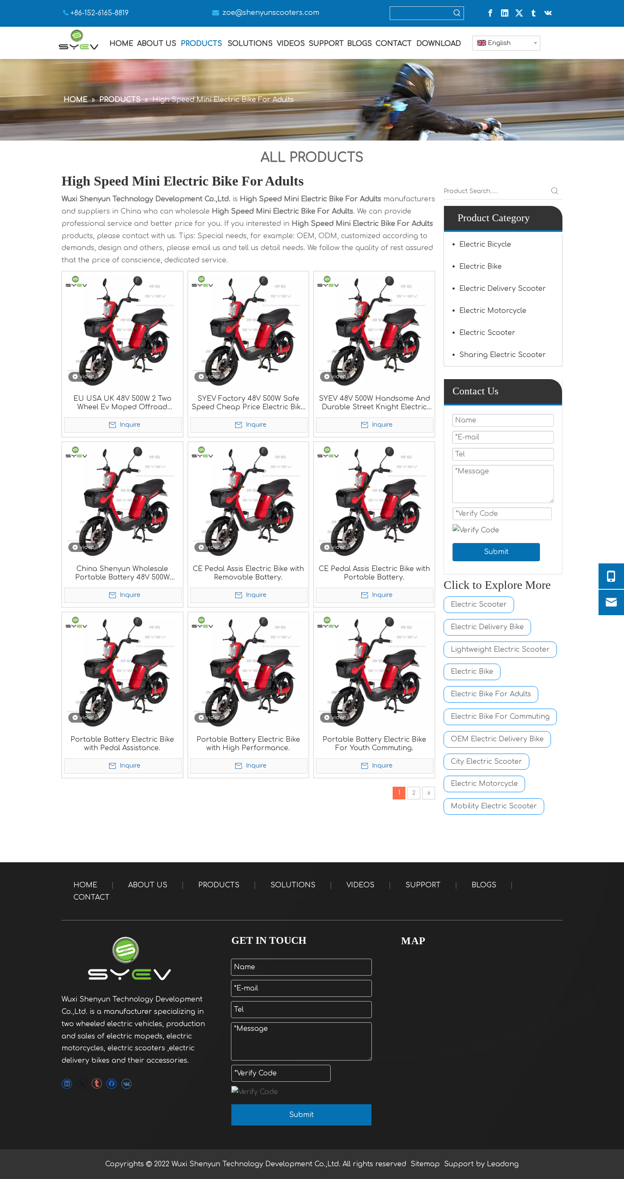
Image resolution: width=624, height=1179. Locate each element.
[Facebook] (490, 13)
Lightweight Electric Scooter (500, 649)
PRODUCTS (218, 885)
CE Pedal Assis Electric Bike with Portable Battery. (374, 573)
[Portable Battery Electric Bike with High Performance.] (248, 672)
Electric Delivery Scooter (502, 289)
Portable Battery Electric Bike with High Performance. (248, 744)
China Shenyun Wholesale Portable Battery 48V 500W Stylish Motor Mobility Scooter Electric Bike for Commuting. (122, 573)
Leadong (503, 1164)
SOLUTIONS (292, 885)
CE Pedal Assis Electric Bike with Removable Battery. (248, 573)
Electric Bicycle (485, 244)
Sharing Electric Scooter (502, 355)
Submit (496, 552)
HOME (85, 885)
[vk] (548, 13)
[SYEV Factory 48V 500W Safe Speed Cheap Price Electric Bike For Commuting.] (248, 331)
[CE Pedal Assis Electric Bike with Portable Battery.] (374, 502)
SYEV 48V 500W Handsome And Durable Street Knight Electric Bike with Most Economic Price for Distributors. (374, 403)
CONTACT (91, 897)
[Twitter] (519, 13)
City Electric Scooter (486, 761)
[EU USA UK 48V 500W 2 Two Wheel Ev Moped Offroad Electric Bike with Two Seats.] (122, 331)
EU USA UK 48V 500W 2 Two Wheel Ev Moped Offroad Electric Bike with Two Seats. (122, 403)
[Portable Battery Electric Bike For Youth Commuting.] (374, 672)
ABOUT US (147, 885)
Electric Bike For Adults (491, 694)
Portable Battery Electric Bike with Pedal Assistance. (122, 744)
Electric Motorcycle (492, 311)
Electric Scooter (487, 333)
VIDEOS (360, 885)
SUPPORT (423, 885)
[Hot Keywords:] (457, 13)
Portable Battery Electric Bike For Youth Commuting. (374, 744)
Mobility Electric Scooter (494, 806)
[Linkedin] (505, 13)
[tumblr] (533, 13)
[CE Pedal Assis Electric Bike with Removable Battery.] (248, 502)
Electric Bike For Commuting (500, 716)
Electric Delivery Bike (487, 627)
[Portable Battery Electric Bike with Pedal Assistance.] (122, 672)
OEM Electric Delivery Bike (497, 739)
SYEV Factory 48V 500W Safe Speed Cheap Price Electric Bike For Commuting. (248, 403)
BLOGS (484, 885)
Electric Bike (480, 266)
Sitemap (425, 1164)
